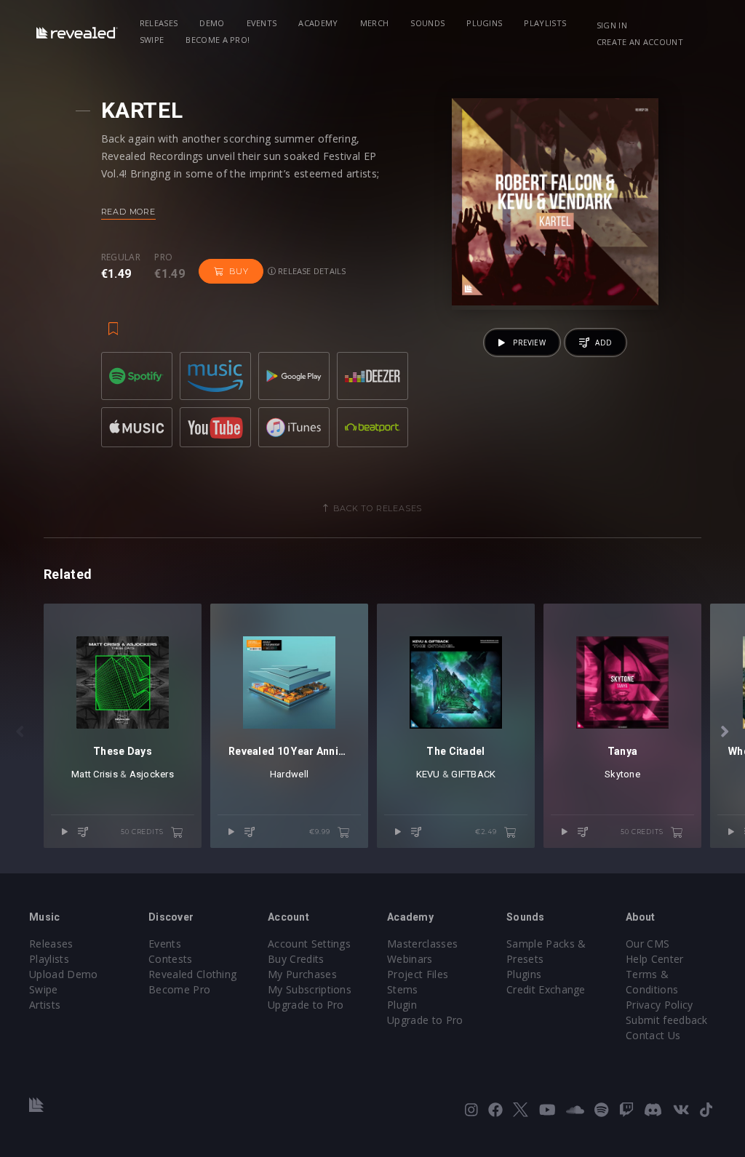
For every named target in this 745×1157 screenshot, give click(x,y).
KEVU (428, 774)
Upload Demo (63, 974)
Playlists (545, 22)
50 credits (143, 832)
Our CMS (647, 943)
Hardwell (289, 774)
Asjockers (152, 774)
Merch (374, 22)
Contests (170, 959)
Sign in (612, 25)
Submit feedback (667, 1020)
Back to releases (377, 508)
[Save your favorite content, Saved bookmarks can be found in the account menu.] (113, 321)
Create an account (640, 41)
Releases (159, 22)
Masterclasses (422, 943)
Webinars (410, 959)
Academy (318, 22)
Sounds (427, 22)
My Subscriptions (309, 989)
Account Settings (309, 943)
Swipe (152, 39)
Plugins (484, 22)
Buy (238, 271)
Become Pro (179, 989)
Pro (163, 257)
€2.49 (486, 832)
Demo (211, 22)
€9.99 (320, 832)
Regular (120, 257)
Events (262, 22)
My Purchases (302, 974)
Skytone (622, 774)
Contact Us (653, 1035)
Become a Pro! (218, 39)
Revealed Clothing (192, 974)
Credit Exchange (546, 989)
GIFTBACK (473, 774)
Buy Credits (296, 959)
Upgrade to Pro (305, 1005)
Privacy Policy (659, 1005)
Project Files (417, 974)
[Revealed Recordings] (77, 32)
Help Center (655, 959)
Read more (128, 212)
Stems (402, 989)
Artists (44, 1005)
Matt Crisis (94, 774)
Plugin (402, 1005)
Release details (311, 270)
